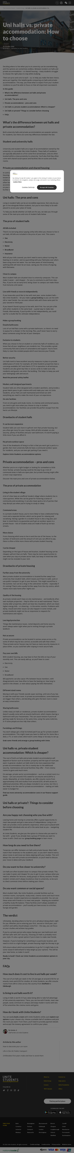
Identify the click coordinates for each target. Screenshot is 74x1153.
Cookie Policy (17, 182)
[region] (37, 181)
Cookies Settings (28, 187)
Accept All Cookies (47, 187)
